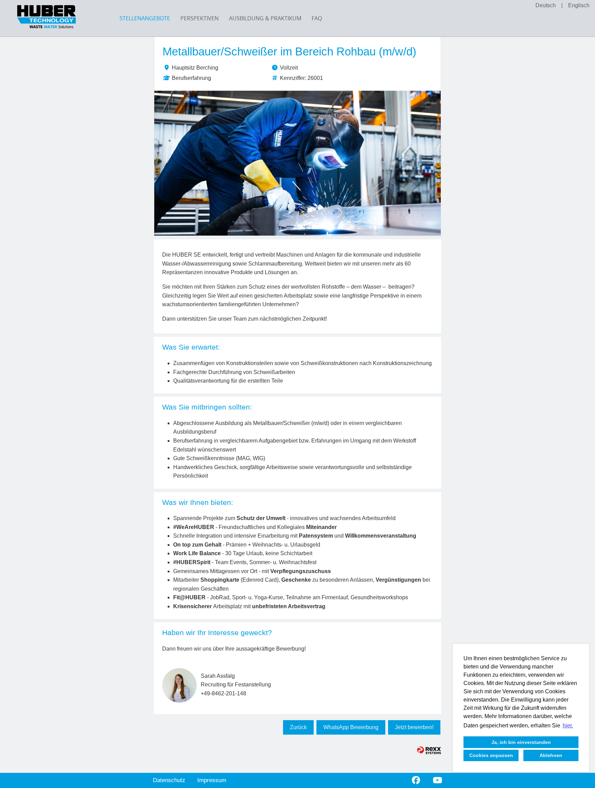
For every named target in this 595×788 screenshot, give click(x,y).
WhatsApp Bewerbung (350, 727)
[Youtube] (437, 780)
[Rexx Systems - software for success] (429, 750)
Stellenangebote (144, 18)
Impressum (211, 780)
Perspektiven (199, 18)
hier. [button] (568, 725)
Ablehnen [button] (551, 755)
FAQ (317, 18)
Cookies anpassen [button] (491, 755)
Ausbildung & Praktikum (265, 18)
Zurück (298, 727)
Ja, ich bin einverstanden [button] (521, 742)
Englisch (578, 5)
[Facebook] (416, 780)
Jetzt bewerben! (414, 727)
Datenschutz (169, 780)
